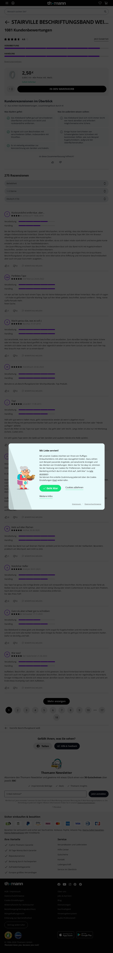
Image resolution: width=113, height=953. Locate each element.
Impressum (76, 504)
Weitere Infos (46, 496)
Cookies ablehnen (74, 487)
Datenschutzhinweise (93, 504)
